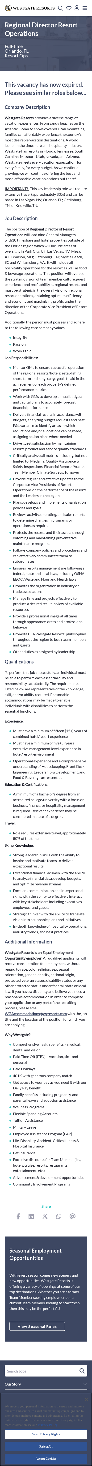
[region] (46, 1429)
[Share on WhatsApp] (58, 1217)
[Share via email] (73, 1217)
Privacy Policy (48, 1425)
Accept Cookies (46, 1458)
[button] (60, 8)
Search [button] (81, 1371)
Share (46, 1206)
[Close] (86, 1399)
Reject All (45, 1446)
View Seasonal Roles (37, 1326)
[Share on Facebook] (18, 1217)
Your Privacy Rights (46, 1434)
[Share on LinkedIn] (31, 1217)
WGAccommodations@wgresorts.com (36, 1013)
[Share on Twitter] (45, 1217)
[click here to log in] (77, 8)
